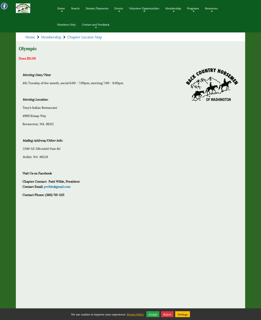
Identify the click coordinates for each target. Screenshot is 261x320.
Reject (167, 314)
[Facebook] (4, 6)
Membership (173, 11)
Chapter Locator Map (84, 36)
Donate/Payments (97, 8)
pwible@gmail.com (57, 186)
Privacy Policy (135, 314)
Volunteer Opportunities (144, 11)
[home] (23, 8)
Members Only (66, 24)
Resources (211, 11)
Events (118, 11)
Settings (183, 314)
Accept (153, 314)
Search (75, 8)
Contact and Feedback (95, 27)
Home (61, 11)
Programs (193, 11)
